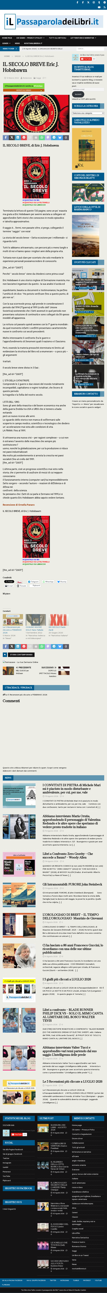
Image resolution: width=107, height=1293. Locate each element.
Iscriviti (78, 94)
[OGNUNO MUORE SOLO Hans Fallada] (36, 620)
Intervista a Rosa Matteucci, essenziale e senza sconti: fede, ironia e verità (60, 1207)
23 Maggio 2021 (83, 384)
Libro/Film (76, 1233)
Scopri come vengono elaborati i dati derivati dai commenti (34, 769)
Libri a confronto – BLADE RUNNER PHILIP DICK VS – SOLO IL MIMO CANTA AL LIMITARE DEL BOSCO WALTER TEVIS (73, 1015)
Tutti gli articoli (57, 38)
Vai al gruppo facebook (12, 1154)
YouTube (6, 1176)
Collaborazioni (78, 1142)
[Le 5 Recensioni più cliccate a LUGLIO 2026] (19, 1092)
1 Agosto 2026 (51, 1085)
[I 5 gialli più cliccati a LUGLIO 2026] (19, 990)
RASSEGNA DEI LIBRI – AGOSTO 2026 (58, 1127)
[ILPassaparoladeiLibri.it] (53, 33)
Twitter (6, 1158)
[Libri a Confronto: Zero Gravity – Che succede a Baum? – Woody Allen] (19, 864)
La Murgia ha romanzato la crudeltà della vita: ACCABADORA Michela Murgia (87, 377)
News (17, 43)
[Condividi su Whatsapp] (42, 137)
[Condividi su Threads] (66, 137)
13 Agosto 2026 (51, 888)
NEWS (8, 777)
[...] (99, 807)
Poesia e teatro (78, 1242)
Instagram (7, 1162)
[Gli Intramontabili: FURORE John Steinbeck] (19, 895)
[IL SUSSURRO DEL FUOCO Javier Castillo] (43, 1227)
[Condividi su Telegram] (54, 137)
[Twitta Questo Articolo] (12, 137)
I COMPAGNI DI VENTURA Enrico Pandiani (59, 1145)
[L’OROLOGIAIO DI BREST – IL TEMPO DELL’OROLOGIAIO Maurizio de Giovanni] (19, 925)
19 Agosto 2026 (51, 796)
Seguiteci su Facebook (18, 1188)
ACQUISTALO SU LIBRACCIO (34, 205)
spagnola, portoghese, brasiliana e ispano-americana (86, 1198)
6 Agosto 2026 (51, 956)
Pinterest (7, 1171)
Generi (5, 43)
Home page (7, 38)
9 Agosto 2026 (51, 922)
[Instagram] (93, 2)
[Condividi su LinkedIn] (18, 137)
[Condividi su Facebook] (6, 137)
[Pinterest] (104, 2)
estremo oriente (79, 1165)
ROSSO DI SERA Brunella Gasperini (87, 307)
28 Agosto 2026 (58, 1268)
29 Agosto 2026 (58, 1232)
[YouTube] (99, 7)
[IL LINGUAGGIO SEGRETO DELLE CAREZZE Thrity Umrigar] (43, 1186)
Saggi (38, 78)
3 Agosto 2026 (51, 1024)
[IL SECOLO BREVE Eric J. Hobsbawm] (36, 130)
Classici (75, 1217)
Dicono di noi (77, 1138)
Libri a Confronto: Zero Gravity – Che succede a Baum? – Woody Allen (68, 855)
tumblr (5, 1167)
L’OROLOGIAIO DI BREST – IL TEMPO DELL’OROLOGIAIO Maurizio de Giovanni (73, 916)
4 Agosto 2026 (51, 983)
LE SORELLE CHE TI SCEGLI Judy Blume (59, 1245)
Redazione (27, 78)
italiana (75, 1178)
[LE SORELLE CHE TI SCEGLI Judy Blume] (43, 1245)
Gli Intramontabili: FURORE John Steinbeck (72, 884)
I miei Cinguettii (9, 1209)
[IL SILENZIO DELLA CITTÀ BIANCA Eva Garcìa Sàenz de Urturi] (43, 1165)
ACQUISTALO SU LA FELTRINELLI (36, 202)
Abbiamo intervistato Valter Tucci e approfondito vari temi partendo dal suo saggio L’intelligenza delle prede (70, 1051)
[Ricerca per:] (90, 48)
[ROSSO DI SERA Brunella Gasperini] (88, 304)
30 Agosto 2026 (58, 1192)
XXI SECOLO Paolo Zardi (57, 628)
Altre (74, 1208)
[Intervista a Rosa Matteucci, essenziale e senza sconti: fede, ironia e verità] (43, 1206)
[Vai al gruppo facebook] (82, 2)
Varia (74, 1259)
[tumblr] (99, 2)
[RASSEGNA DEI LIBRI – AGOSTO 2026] (43, 1128)
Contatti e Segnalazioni (82, 1134)
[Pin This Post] (24, 137)
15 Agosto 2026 (51, 830)
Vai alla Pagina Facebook (13, 1149)
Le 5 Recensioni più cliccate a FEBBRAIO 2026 (12, 630)
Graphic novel (77, 1228)
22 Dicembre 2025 (84, 288)
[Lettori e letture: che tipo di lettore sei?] (88, 352)
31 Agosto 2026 (58, 1133)
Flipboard (7, 1180)
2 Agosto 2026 (51, 1058)
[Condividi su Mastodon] (48, 137)
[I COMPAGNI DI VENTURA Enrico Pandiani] (43, 1146)
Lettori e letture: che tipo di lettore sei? (87, 355)
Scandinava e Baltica (80, 1191)
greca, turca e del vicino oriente (85, 1174)
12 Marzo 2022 (13, 78)
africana (75, 1156)
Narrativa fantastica (80, 1237)
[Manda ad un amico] (30, 137)
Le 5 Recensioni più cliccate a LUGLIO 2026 (72, 1081)
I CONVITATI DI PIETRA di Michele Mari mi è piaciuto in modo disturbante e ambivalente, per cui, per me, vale (72, 788)
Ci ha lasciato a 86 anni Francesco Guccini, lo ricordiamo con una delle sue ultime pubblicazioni (73, 948)
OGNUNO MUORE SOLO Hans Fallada (34, 628)
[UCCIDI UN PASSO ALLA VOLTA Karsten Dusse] (43, 1264)
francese (75, 1169)
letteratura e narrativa (82, 38)
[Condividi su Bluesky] (60, 137)
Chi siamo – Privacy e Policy (29, 38)
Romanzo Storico (79, 1246)
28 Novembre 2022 (85, 336)
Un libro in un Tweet (80, 1255)
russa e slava (77, 1187)
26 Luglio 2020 (83, 312)
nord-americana (78, 1182)
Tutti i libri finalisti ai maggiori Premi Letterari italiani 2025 (86, 282)
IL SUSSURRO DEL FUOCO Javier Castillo (59, 1226)
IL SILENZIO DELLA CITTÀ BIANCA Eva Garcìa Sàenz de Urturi (59, 1165)
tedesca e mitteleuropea (82, 1203)
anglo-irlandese (78, 1160)
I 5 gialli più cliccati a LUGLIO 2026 (67, 979)
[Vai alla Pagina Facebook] (77, 2)
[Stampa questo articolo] (36, 137)
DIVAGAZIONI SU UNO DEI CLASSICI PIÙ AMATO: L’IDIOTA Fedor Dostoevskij (87, 329)
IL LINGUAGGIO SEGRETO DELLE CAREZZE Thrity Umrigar (59, 1186)
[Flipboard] (104, 7)
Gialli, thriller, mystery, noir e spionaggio (83, 1223)
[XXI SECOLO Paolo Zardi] (59, 620)
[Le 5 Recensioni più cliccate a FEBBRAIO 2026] (13, 620)
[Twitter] (88, 2)
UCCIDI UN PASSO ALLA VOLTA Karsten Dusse (60, 1263)
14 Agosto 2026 (51, 861)
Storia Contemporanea (21, 654)
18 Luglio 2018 (83, 360)
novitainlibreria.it (33, 43)
